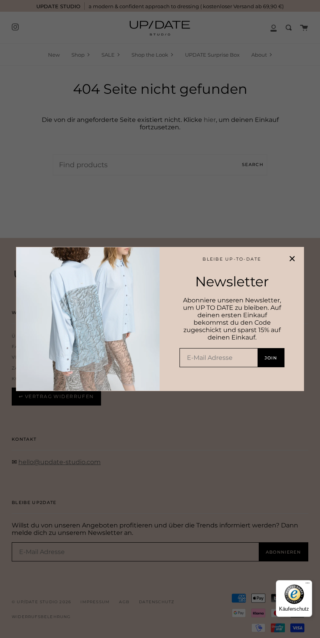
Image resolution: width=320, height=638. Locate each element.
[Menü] (307, 585)
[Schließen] (292, 259)
